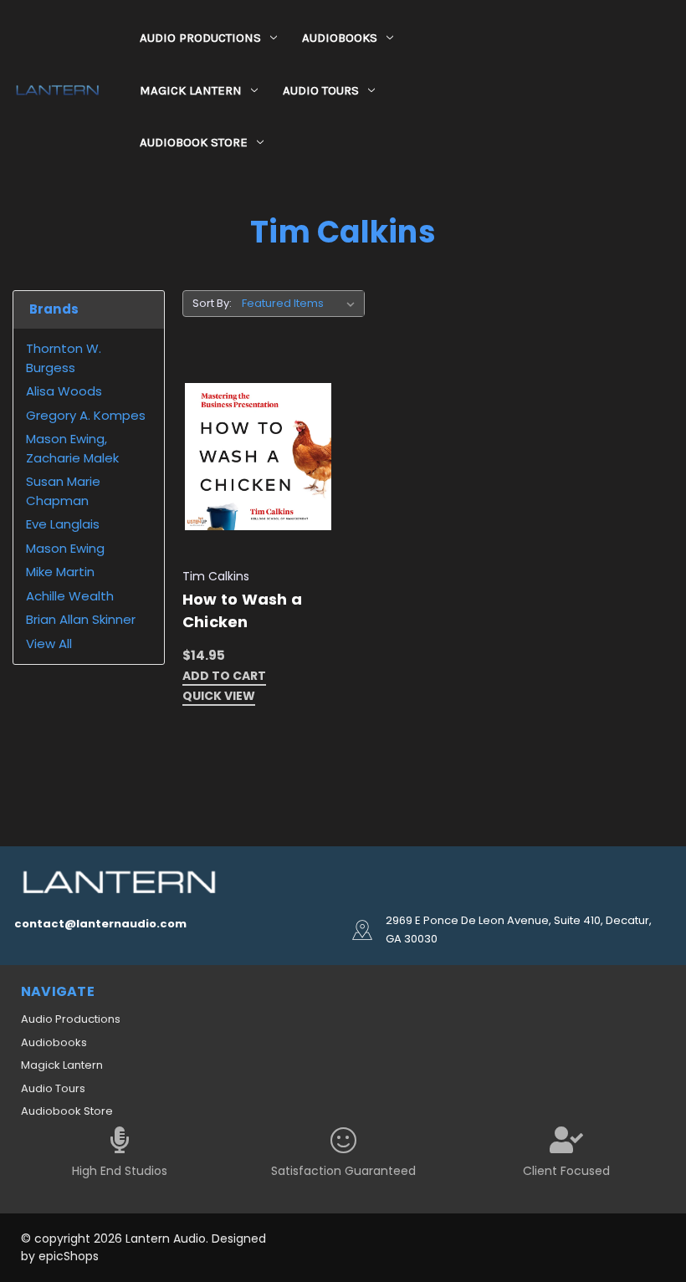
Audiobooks (339, 37)
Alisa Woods (64, 391)
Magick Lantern (191, 90)
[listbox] (301, 303)
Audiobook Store (194, 142)
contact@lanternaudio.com (100, 924)
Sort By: (212, 303)
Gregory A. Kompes (86, 415)
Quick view (218, 697)
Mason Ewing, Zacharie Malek (72, 448)
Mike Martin (60, 571)
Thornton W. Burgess (63, 358)
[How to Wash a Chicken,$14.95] (258, 457)
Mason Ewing (65, 548)
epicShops (68, 1256)
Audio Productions (200, 37)
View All (49, 643)
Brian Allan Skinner (81, 619)
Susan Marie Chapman (63, 490)
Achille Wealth (70, 596)
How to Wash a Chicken (242, 610)
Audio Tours (321, 90)
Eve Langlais (63, 524)
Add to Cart (224, 677)
